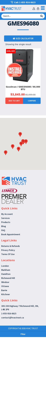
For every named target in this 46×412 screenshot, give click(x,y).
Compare (32, 100)
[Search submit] (41, 16)
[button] (20, 134)
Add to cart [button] (14, 100)
